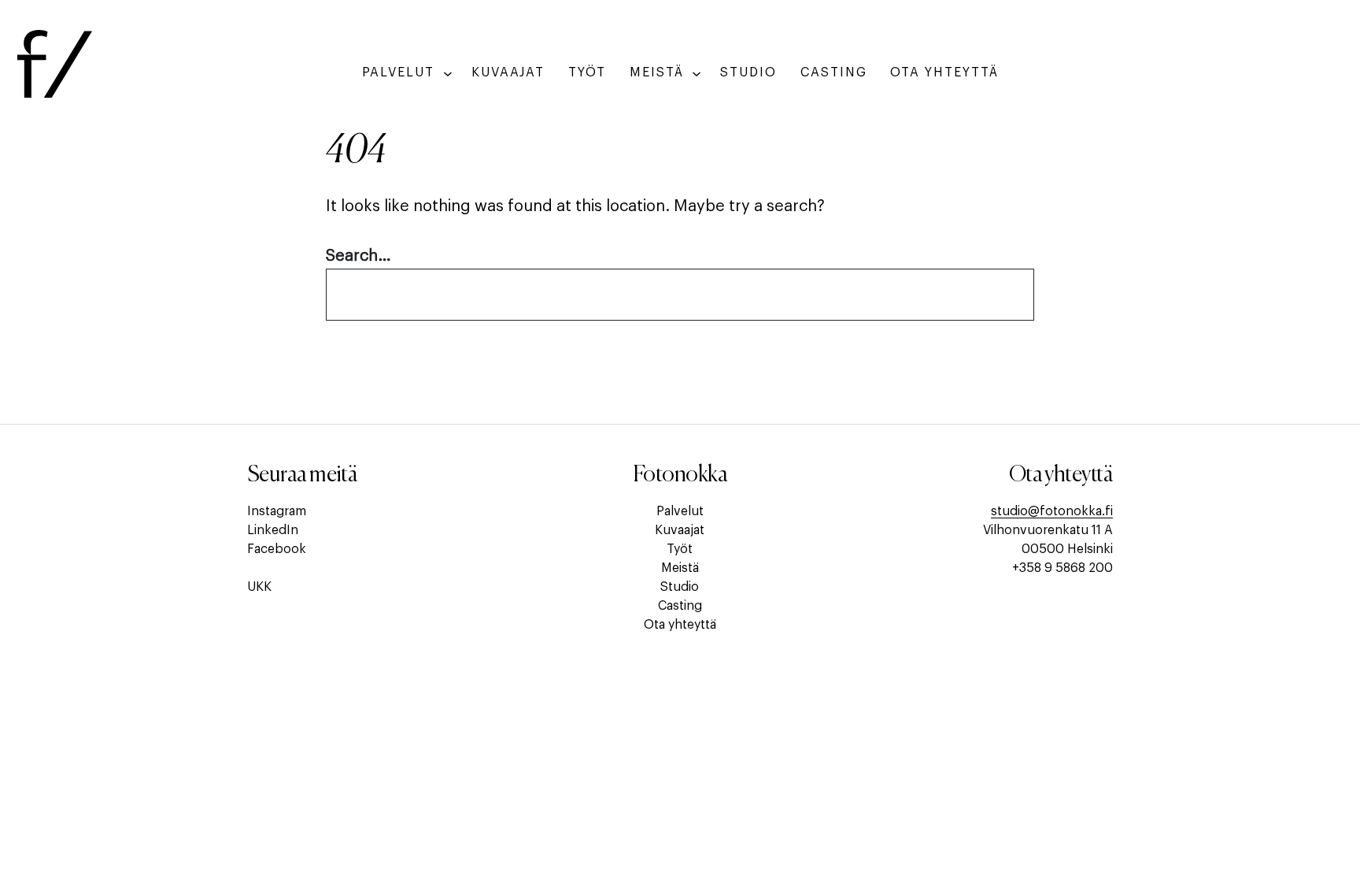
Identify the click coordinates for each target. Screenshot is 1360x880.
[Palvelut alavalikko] (448, 73)
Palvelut (680, 511)
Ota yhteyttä (680, 624)
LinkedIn (272, 530)
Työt (680, 549)
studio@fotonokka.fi (1052, 511)
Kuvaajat (679, 530)
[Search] (998, 295)
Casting (680, 606)
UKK (259, 587)
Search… (358, 256)
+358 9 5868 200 (1062, 568)
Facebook (276, 549)
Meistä (680, 568)
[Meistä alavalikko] (696, 73)
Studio (679, 587)
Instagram (276, 511)
